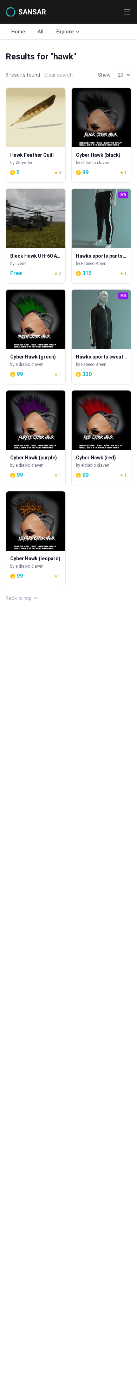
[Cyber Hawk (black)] (101, 135)
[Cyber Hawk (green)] (35, 337)
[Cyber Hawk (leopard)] (35, 538)
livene (20, 263)
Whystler (23, 162)
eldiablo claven (95, 162)
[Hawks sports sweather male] (101, 337)
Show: (105, 75)
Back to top (19, 598)
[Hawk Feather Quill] (35, 135)
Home (18, 31)
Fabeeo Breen (93, 263)
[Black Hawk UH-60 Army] (35, 236)
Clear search (58, 75)
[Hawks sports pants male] (101, 236)
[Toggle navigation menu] (127, 12)
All (41, 31)
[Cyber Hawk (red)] (101, 437)
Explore (65, 31)
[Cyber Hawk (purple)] (35, 437)
